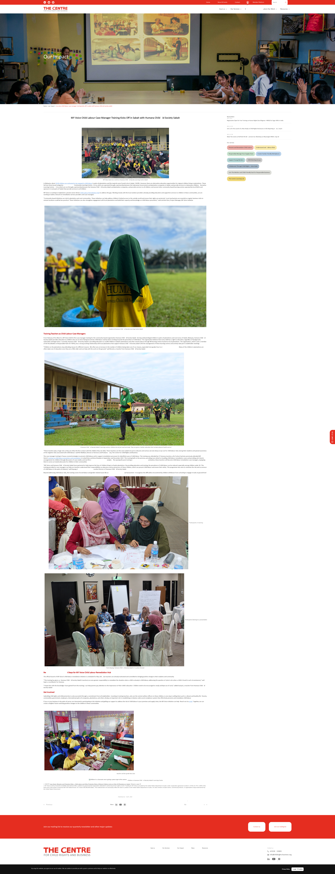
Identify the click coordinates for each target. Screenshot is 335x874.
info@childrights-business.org (280, 855)
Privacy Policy (286, 869)
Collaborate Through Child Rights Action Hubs (243, 166)
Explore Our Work (260, 9)
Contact (237, 2)
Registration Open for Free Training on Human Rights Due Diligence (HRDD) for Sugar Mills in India (255, 120)
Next (195, 805)
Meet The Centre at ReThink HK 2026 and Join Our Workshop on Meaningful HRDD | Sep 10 (253, 137)
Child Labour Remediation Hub (89, 193)
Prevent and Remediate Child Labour (240, 147)
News (192, 848)
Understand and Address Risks (265, 147)
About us (221, 9)
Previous (48, 805)
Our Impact (51, 106)
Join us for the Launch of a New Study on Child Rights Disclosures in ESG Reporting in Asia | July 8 (254, 128)
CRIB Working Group (254, 160)
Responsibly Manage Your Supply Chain (241, 154)
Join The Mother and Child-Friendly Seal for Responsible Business (249, 172)
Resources (284, 9)
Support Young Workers (236, 160)
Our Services (235, 9)
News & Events (222, 2)
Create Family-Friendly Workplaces (269, 154)
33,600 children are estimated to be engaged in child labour (74, 183)
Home (208, 2)
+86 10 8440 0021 (276, 851)
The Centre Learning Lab (236, 179)
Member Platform (258, 2)
